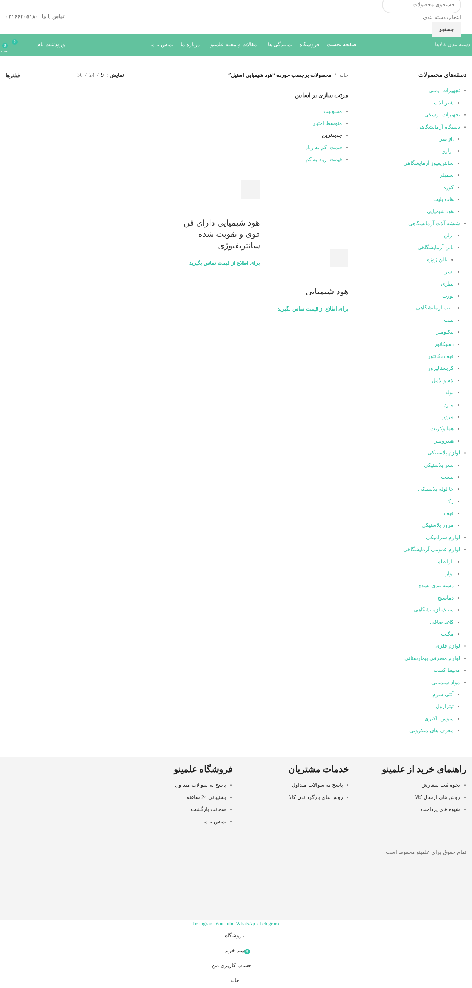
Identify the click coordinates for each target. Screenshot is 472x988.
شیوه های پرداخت (440, 809)
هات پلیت (443, 199)
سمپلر (447, 175)
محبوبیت (332, 111)
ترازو (448, 151)
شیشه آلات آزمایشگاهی (434, 223)
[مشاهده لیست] (59, 75)
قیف (449, 513)
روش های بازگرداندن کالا (316, 797)
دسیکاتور (444, 344)
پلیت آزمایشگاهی (435, 308)
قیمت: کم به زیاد (324, 147)
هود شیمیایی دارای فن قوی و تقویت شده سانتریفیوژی (222, 234)
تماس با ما (214, 821)
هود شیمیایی (440, 211)
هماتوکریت (442, 428)
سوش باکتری (439, 718)
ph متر (447, 139)
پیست (447, 477)
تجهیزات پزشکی (442, 114)
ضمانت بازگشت (208, 809)
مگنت (447, 634)
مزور (448, 416)
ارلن (449, 235)
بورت (448, 296)
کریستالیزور (441, 368)
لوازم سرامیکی (443, 537)
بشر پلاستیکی (439, 465)
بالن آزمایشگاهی (436, 247)
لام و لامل (443, 380)
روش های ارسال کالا (437, 797)
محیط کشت (447, 670)
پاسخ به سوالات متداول (317, 785)
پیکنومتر (445, 332)
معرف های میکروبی (431, 730)
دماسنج (446, 598)
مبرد (449, 405)
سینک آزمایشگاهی (434, 610)
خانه (343, 75)
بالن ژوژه (437, 259)
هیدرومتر (444, 441)
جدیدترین (332, 135)
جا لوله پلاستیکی (436, 489)
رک (450, 501)
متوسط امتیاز (327, 123)
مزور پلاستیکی (438, 525)
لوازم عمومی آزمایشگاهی (431, 549)
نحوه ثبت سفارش (440, 785)
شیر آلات (444, 103)
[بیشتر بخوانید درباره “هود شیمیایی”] (339, 258)
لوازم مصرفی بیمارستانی (432, 658)
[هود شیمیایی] (309, 209)
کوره (448, 187)
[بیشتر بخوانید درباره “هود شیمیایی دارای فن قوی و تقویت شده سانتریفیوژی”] (250, 189)
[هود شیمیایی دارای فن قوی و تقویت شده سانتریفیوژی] (230, 175)
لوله (449, 392)
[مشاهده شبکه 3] (48, 75)
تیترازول (445, 706)
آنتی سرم (443, 694)
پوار (450, 573)
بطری (447, 284)
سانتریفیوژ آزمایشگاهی (428, 163)
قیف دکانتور (441, 356)
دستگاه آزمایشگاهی (438, 127)
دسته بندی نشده (436, 585)
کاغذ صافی (442, 622)
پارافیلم (445, 561)
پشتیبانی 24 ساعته (206, 797)
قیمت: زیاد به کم (324, 159)
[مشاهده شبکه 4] (36, 75)
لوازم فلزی (447, 646)
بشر (449, 271)
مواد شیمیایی (445, 682)
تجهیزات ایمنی (444, 90)
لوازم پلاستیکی (444, 453)
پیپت (449, 320)
